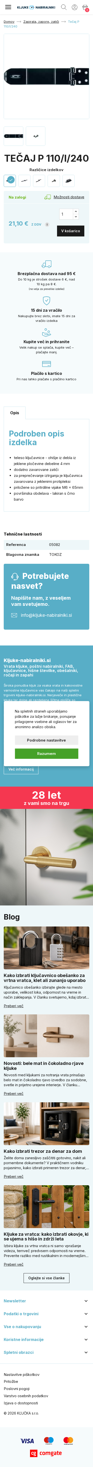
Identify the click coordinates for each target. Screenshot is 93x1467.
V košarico (70, 231)
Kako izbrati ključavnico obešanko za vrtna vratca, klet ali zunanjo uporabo (45, 978)
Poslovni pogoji (17, 1388)
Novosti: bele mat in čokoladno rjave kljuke (44, 1066)
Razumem (46, 753)
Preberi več (14, 1006)
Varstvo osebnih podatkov (26, 1395)
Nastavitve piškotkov (21, 1374)
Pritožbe (11, 1381)
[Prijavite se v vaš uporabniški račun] (74, 7)
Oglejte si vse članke (46, 1278)
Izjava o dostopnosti (21, 1403)
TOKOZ (55, 554)
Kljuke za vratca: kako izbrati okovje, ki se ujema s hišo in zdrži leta (46, 1237)
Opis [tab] (14, 412)
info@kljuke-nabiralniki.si (46, 615)
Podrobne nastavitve (46, 740)
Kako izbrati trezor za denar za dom (43, 1151)
